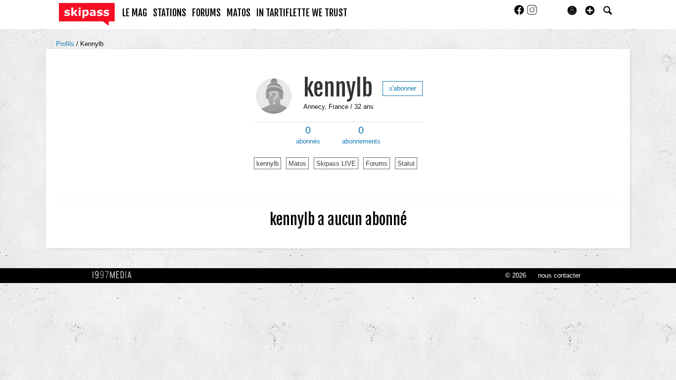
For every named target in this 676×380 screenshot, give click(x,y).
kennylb (338, 88)
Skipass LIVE (336, 163)
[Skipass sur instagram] (532, 13)
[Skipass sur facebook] (520, 13)
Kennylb (91, 44)
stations (169, 13)
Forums (376, 163)
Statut (406, 163)
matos (238, 13)
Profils (66, 44)
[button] (589, 10)
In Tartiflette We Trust (301, 13)
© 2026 (515, 275)
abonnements (361, 135)
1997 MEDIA (115, 275)
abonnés (308, 135)
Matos (297, 163)
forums (206, 13)
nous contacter (559, 275)
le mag (134, 13)
